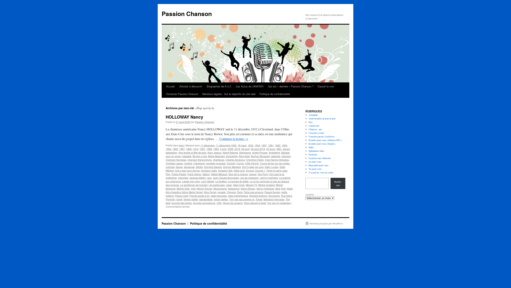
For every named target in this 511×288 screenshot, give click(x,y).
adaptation (171, 152)
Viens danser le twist (255, 203)
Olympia (231, 192)
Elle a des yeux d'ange (187, 170)
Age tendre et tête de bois (192, 152)
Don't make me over (252, 167)
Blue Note (244, 156)
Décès (199, 167)
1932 (250, 145)
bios (181, 145)
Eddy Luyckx (271, 167)
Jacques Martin (197, 177)
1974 (195, 149)
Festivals (313, 154)
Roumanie (274, 195)
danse (179, 167)
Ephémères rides (316, 150)
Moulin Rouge (204, 188)
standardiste (206, 199)
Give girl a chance (238, 174)
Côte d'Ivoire (252, 163)
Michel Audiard (266, 185)
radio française (219, 195)
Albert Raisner (230, 152)
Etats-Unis (239, 170)
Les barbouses (217, 185)
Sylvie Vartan (221, 199)
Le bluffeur (221, 181)
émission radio (209, 170)
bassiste (186, 156)
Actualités (313, 114)
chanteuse (218, 159)
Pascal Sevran (272, 192)
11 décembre (207, 145)
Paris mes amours (253, 192)
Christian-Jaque (174, 163)
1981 (202, 149)
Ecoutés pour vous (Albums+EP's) (325, 140)
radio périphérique (238, 195)
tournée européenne (204, 203)
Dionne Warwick (232, 167)
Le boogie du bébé (238, 181)
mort (193, 188)
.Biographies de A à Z (218, 86)
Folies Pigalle (178, 174)
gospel (252, 174)
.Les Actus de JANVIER (249, 86)
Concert (231, 163)
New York (280, 188)
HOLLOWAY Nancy (184, 117)
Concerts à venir (316, 132)
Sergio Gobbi (191, 199)
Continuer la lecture (233, 139)
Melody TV (251, 185)
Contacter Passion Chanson (182, 94)
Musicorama (220, 188)
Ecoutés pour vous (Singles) (322, 143)
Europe (250, 170)
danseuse (189, 167)
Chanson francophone (199, 159)
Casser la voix (326, 86)
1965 (175, 149)
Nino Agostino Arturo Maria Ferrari (184, 192)
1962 (277, 145)
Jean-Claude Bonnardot (226, 177)
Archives (309, 194)
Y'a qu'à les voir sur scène (321, 172)
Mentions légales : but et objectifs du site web (229, 94)
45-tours (270, 149)
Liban (229, 185)
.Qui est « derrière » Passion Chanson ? (290, 86)
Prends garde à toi (199, 195)
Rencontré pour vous (318, 165)
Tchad (259, 199)
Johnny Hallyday (269, 177)
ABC (278, 149)
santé (179, 199)
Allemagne (245, 152)
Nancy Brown (248, 188)
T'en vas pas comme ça (242, 199)
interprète (183, 177)
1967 (182, 149)
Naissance (234, 188)
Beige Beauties (216, 156)
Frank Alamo (194, 174)
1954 (257, 145)
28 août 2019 (258, 149)
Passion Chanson (187, 13)
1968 (189, 149)
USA (219, 203)
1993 (216, 149)
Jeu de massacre (249, 177)
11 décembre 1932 (226, 145)
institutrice (171, 177)
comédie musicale (216, 163)
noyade (221, 192)
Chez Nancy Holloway (277, 159)
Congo (240, 163)
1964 (168, 149)
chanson (286, 156)
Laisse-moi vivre (191, 181)
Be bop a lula (200, 156)
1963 (284, 145)
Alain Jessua (214, 152)
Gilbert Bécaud (219, 174)
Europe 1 (260, 170)
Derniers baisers (213, 167)
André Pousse (259, 152)
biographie (232, 156)
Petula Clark (181, 195)
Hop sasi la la (276, 174)
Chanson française (176, 159)
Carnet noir (314, 125)
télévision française (273, 199)
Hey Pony (263, 174)
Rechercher (338, 183)
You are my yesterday (279, 203)
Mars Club (239, 185)
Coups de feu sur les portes (275, 163)
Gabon (206, 174)
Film (168, 174)
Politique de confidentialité (274, 94)
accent (286, 149)
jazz (209, 177)
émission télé (225, 170)
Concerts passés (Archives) (322, 136)
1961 (271, 145)
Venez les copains (233, 203)
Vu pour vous (315, 168)
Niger (290, 188)
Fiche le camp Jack (276, 170)
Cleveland (199, 163)
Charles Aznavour (235, 159)
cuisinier (170, 167)
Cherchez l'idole (255, 159)
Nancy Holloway (265, 188)
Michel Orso (183, 188)
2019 (237, 149)
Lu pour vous (315, 161)
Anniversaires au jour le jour (322, 118)
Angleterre (274, 152)
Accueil (170, 86)
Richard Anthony (258, 195)
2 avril (223, 149)
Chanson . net (315, 129)
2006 (230, 149)
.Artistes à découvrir (190, 86)
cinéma (188, 163)
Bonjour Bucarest (260, 156)
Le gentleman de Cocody (193, 185)
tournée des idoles (182, 203)
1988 (209, 149)
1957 (264, 145)
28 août (245, 149)
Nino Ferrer (210, 192)
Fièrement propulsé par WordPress (326, 223)
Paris (240, 192)
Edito (311, 147)
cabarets (275, 156)
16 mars (242, 145)
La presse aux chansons (320, 158)
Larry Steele (207, 181)
